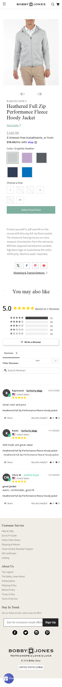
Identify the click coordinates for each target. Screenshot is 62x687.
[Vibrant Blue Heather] (27, 172)
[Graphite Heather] (12, 158)
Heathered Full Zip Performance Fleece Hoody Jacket (30, 410)
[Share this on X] (18, 265)
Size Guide (13, 125)
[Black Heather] (41, 158)
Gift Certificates (9, 553)
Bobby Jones (34, 660)
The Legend (7, 572)
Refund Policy (8, 590)
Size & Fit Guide (9, 535)
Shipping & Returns (11, 544)
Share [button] (10, 418)
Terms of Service (10, 599)
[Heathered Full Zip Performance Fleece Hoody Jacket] (31, 52)
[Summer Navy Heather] (12, 172)
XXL (10, 199)
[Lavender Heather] (27, 158)
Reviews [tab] (8, 353)
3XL (20, 199)
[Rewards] (8, 678)
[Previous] (22, 94)
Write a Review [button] (32, 342)
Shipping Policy (9, 585)
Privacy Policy (8, 594)
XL (40, 189)
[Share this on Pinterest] (35, 265)
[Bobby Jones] (31, 4)
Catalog (5, 558)
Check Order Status (11, 540)
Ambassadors (8, 581)
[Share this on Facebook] (26, 265)
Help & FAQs (8, 531)
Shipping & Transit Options (29, 273)
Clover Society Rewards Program (17, 549)
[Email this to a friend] (44, 265)
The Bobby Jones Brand (13, 576)
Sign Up (50, 622)
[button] (52, 418)
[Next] (39, 94)
